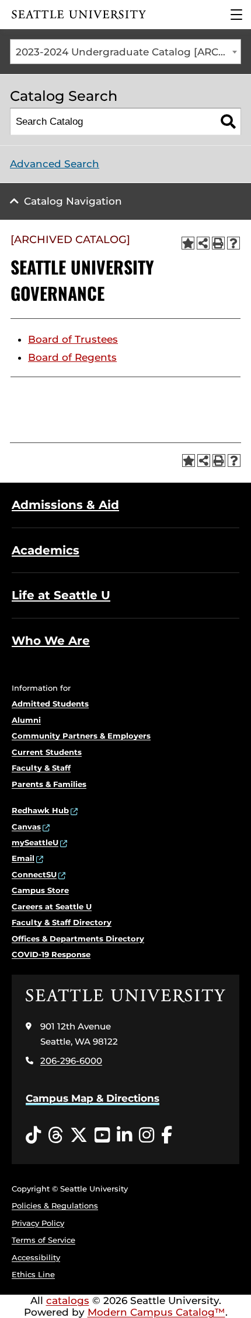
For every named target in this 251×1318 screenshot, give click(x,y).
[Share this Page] (203, 243)
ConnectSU (34, 874)
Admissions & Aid (65, 505)
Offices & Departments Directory (78, 938)
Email (23, 858)
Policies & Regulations (55, 1205)
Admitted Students (50, 703)
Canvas (26, 826)
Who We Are (51, 641)
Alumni (26, 720)
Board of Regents (72, 357)
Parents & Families (49, 784)
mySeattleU (35, 842)
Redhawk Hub (40, 810)
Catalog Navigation (73, 201)
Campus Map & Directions (92, 1098)
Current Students (47, 752)
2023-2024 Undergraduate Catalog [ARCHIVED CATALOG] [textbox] (128, 52)
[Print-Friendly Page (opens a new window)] (218, 243)
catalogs (67, 1300)
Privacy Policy (38, 1223)
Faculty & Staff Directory (61, 922)
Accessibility (36, 1257)
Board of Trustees (73, 339)
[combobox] (125, 51)
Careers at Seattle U (52, 906)
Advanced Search (54, 164)
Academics (45, 550)
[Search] (228, 121)
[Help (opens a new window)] (233, 243)
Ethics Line (33, 1274)
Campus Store (40, 890)
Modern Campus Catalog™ (156, 1312)
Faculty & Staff (41, 767)
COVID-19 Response (51, 954)
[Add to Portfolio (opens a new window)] (188, 243)
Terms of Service (43, 1240)
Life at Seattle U (61, 595)
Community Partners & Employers (81, 735)
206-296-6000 (71, 1060)
